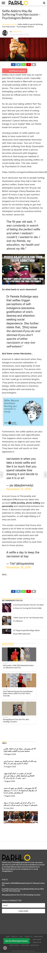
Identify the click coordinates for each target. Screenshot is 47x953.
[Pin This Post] (28, 64)
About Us (14, 936)
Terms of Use (37, 942)
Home (4, 24)
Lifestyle (12, 24)
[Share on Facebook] (13, 64)
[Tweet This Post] (18, 64)
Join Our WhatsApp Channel (16, 941)
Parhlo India (38, 936)
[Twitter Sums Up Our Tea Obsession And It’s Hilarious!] (6, 620)
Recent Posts (8, 645)
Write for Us (34, 945)
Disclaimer (25, 945)
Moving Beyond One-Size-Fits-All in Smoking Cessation (21, 895)
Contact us (28, 936)
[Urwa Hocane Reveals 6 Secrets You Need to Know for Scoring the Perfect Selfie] (6, 607)
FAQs (21, 936)
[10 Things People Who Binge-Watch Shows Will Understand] (6, 631)
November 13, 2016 (18, 489)
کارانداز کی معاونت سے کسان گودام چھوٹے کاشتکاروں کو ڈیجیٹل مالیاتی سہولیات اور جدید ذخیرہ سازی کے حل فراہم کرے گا (19, 775)
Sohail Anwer (17, 31)
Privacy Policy (15, 945)
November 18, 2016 (18, 567)
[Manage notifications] (5, 948)
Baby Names (37, 939)
